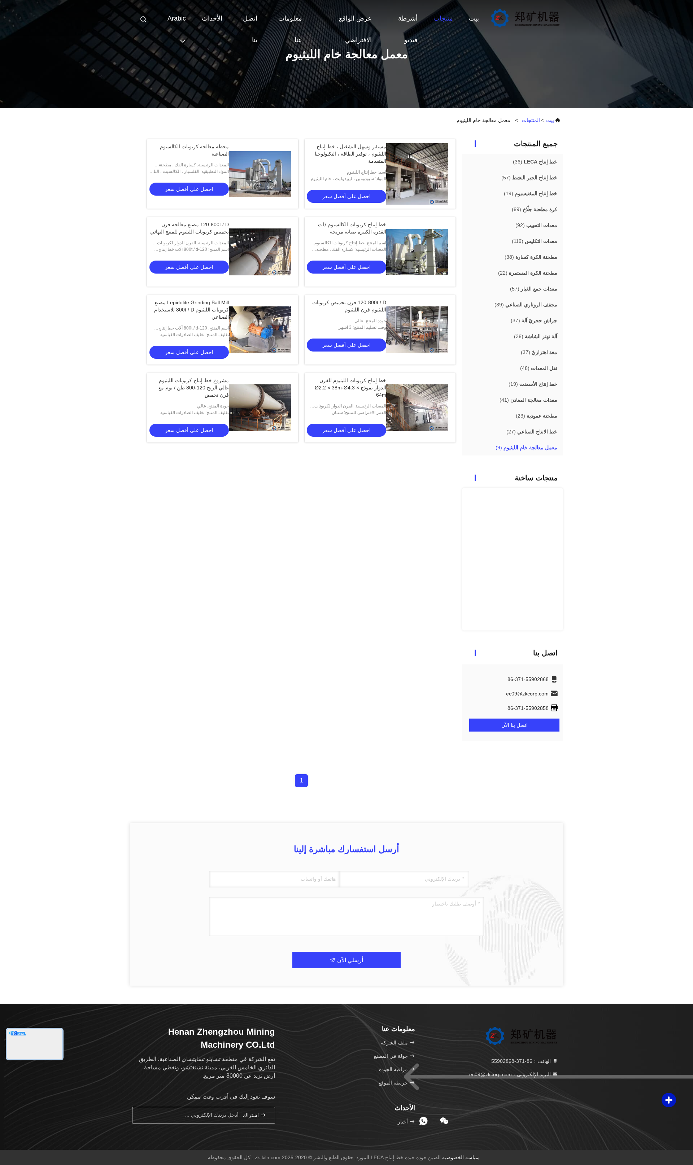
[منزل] (525, 18)
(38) (531, 257)
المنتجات (531, 120)
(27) (531, 432)
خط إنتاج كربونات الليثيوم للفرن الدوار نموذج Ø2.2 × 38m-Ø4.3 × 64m (350, 388)
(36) (535, 162)
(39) (525, 304)
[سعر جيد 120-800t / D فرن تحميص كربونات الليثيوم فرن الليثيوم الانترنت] (417, 330)
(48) (538, 368)
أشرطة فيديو (408, 22)
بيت (474, 18)
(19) (530, 193)
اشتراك (251, 1115)
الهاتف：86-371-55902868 (521, 1061)
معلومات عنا (290, 22)
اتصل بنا (250, 22)
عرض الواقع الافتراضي (355, 22)
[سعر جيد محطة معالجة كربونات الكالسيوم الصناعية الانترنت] (260, 174)
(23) (536, 416)
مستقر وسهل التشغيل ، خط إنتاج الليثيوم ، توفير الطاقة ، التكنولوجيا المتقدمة (350, 154)
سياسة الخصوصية (461, 1157)
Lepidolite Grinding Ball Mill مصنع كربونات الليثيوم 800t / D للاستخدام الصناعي (191, 310)
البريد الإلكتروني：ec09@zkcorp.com (510, 1074)
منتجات (443, 18)
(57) (529, 177)
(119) (534, 241)
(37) (534, 320)
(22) (527, 273)
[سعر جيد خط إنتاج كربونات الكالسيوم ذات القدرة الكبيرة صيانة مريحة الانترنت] (417, 252)
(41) (528, 400)
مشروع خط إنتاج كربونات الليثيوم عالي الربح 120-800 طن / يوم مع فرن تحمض (193, 388)
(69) (534, 209)
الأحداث (212, 18)
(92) (536, 225)
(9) (526, 447)
